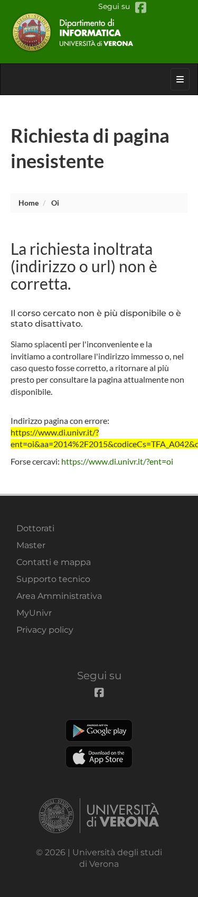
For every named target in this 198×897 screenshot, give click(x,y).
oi (55, 202)
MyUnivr (34, 613)
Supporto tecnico (53, 579)
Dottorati (35, 528)
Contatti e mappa (53, 562)
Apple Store (99, 756)
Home (28, 202)
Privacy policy (44, 630)
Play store (99, 730)
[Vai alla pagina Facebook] (140, 7)
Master (30, 545)
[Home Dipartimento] (99, 31)
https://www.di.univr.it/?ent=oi (117, 461)
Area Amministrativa (59, 596)
